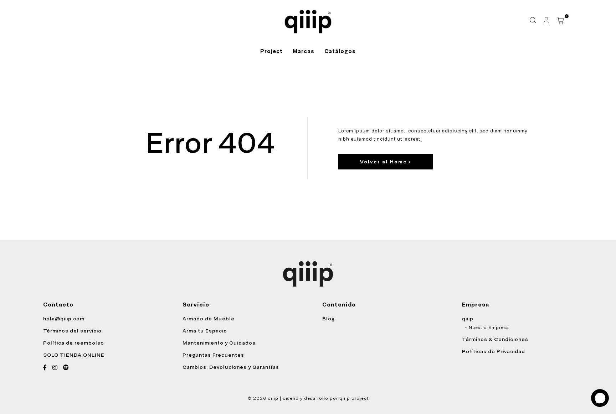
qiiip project (354, 398)
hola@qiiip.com (63, 318)
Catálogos (340, 51)
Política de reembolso (73, 343)
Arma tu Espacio (205, 330)
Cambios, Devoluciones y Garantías (231, 367)
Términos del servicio (72, 330)
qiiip (467, 318)
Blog (328, 318)
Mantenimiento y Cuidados (219, 343)
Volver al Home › (385, 161)
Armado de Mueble (209, 318)
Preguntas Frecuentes (213, 355)
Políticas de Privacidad (493, 351)
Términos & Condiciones (495, 339)
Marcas (303, 51)
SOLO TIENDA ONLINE (73, 355)
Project (271, 51)
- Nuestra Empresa (487, 327)
